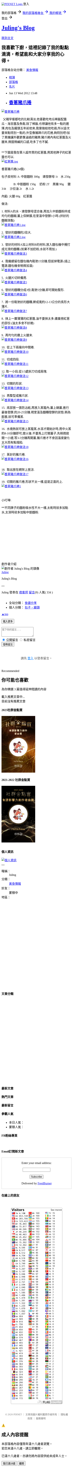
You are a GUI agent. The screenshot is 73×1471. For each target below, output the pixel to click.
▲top (4, 614)
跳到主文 (7, 38)
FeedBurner (45, 1183)
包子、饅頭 (32, 607)
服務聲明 (41, 1418)
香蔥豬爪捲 (20, 102)
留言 (32, 592)
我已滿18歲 (9, 1463)
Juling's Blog (18, 27)
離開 (21, 1463)
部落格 (13, 82)
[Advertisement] (36, 947)
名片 (12, 86)
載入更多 (8, 621)
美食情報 (32, 70)
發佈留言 (8, 644)
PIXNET (17, 1414)
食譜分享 (31, 603)
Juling (5, 572)
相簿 (12, 77)
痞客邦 (23, 592)
